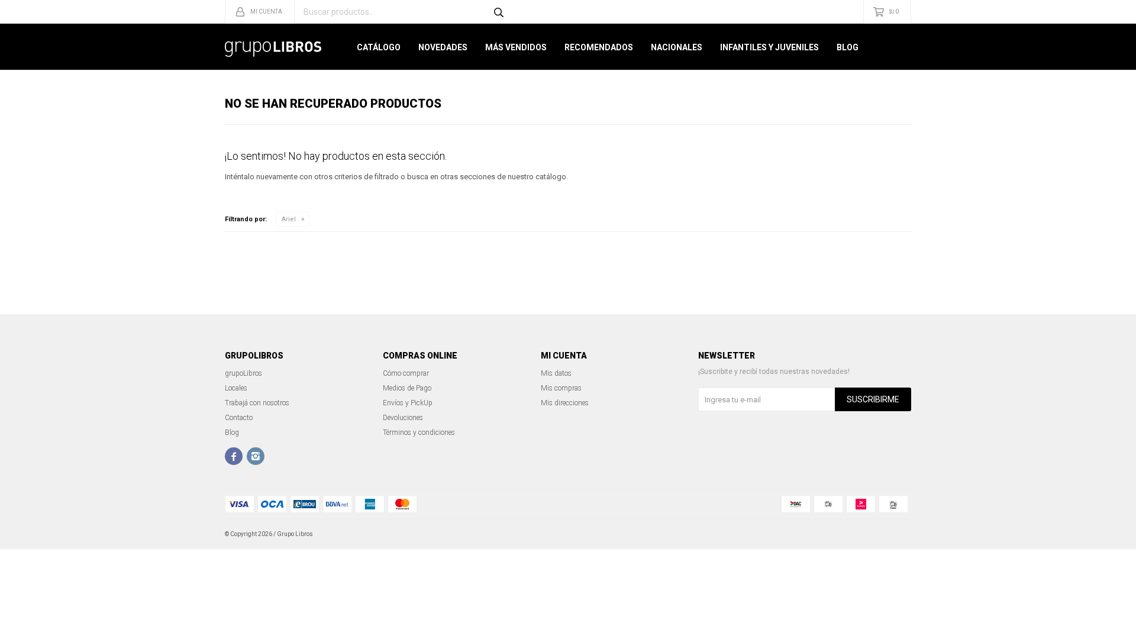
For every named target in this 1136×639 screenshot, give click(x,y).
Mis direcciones (565, 403)
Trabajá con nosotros (257, 403)
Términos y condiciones (419, 432)
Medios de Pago (407, 388)
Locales (236, 388)
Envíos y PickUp (408, 403)
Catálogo (379, 47)
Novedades (442, 47)
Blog (848, 47)
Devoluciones (403, 418)
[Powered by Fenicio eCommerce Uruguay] (893, 534)
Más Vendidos (516, 47)
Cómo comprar (406, 373)
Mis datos (556, 373)
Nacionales (676, 47)
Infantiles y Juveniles (769, 47)
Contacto (239, 418)
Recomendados (598, 47)
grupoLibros (243, 373)
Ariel (289, 219)
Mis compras (561, 388)
